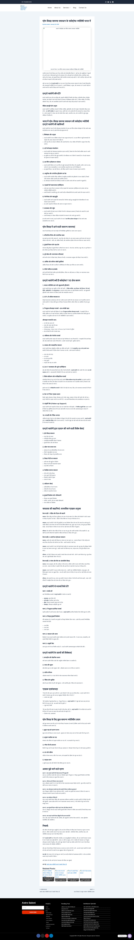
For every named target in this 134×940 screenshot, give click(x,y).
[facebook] (113, 2)
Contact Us (82, 7)
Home (50, 7)
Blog (74, 7)
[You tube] (108, 2)
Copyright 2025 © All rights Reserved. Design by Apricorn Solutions (85, 935)
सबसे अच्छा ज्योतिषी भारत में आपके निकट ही (57, 864)
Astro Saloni (29, 903)
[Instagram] (106, 2)
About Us (57, 7)
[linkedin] (110, 2)
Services (66, 7)
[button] (69, 8)
